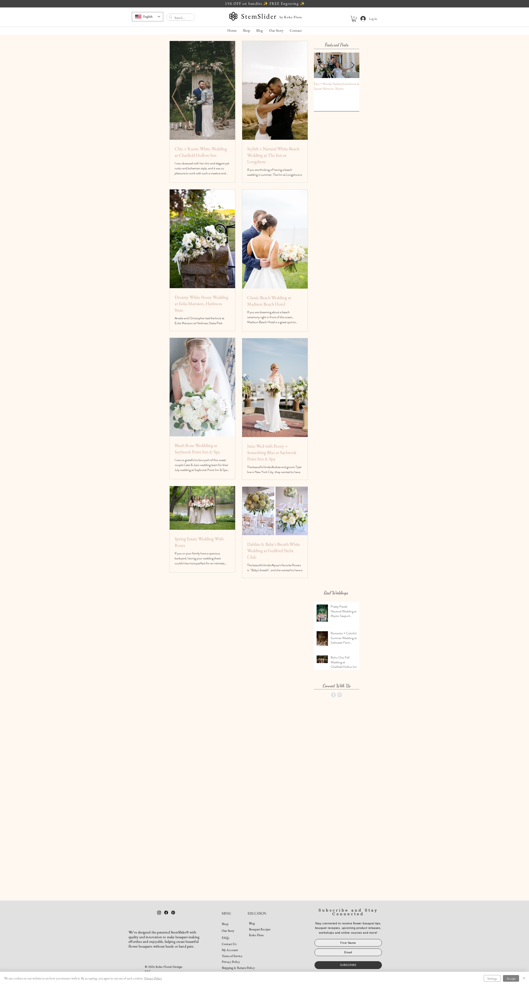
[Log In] (361, 19)
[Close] (524, 978)
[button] (354, 19)
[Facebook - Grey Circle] (333, 694)
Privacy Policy (153, 978)
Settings (492, 978)
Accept (511, 978)
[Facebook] (166, 912)
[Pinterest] (173, 912)
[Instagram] (159, 912)
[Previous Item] (320, 65)
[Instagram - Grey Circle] (339, 694)
